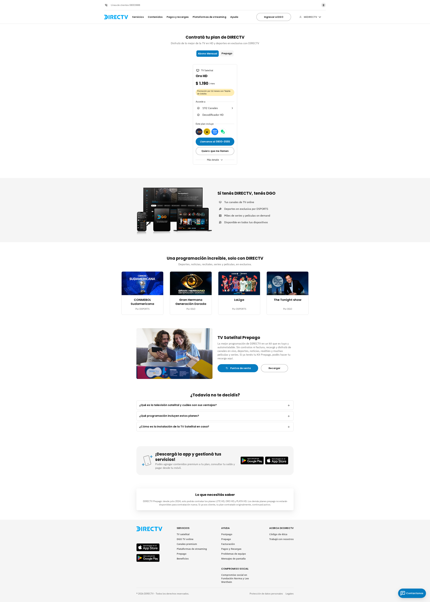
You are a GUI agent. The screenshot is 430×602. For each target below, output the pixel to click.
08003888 (134, 5)
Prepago (227, 53)
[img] (319, 17)
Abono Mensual (207, 53)
